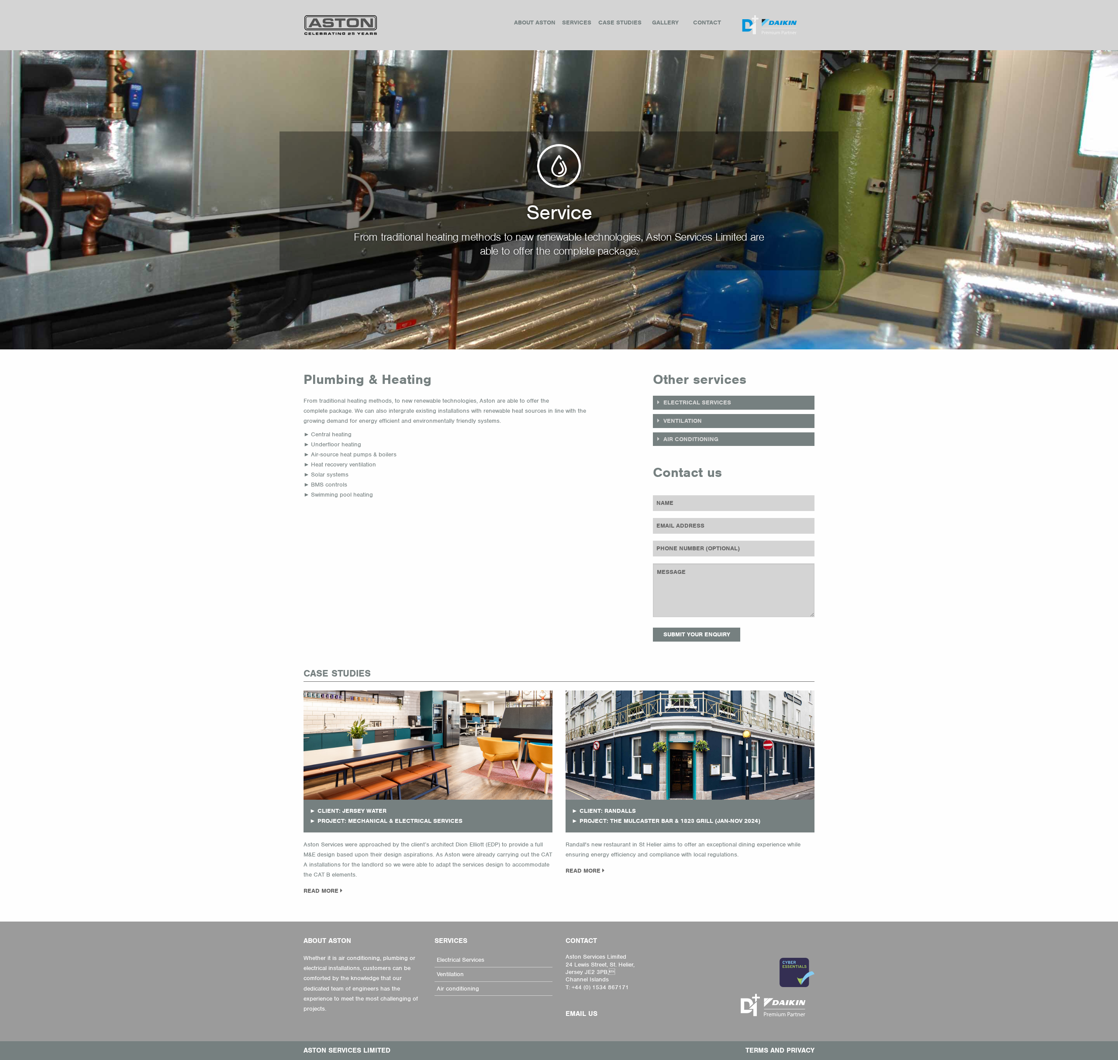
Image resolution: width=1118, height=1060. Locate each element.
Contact (707, 22)
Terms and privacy (779, 1050)
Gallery (665, 22)
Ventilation (450, 974)
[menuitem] (534, 22)
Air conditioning (458, 988)
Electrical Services (460, 959)
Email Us (581, 1013)
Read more (322, 890)
